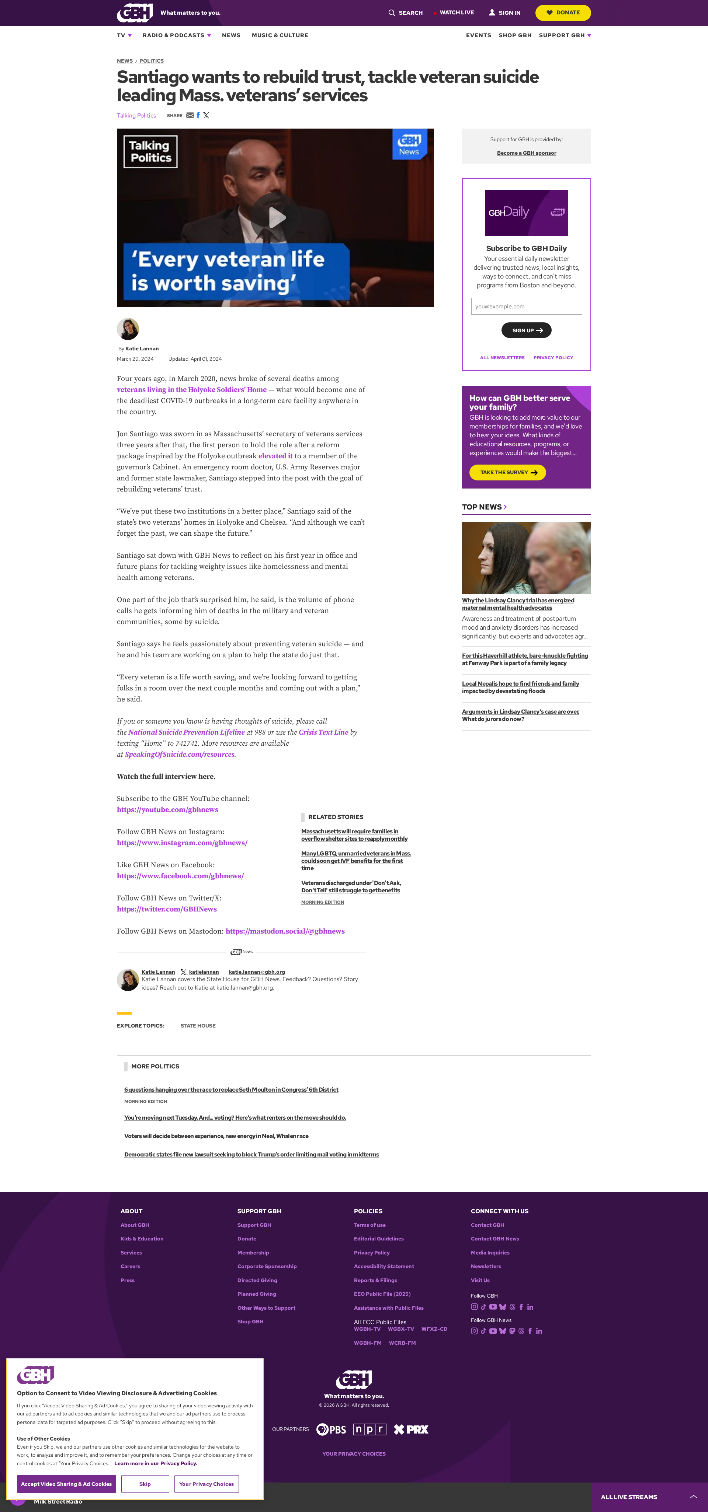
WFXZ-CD (434, 1329)
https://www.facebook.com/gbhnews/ (180, 876)
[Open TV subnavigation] (130, 35)
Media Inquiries (490, 1253)
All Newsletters (502, 358)
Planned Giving (256, 1294)
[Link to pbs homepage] (331, 1429)
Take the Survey (504, 472)
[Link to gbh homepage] (135, 12)
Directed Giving (257, 1280)
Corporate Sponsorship (267, 1266)
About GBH (135, 1225)
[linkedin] (530, 1306)
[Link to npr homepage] (369, 1429)
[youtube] (493, 1306)
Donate (568, 12)
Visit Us (480, 1280)
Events (479, 35)
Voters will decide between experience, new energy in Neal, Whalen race (216, 1136)
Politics (151, 60)
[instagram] (474, 1306)
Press (128, 1280)
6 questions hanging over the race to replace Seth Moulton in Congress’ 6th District (231, 1089)
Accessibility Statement (384, 1266)
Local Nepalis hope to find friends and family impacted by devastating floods (520, 687)
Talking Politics (136, 115)
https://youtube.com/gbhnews (167, 810)
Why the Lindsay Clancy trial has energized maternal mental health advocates (518, 604)
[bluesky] (502, 1306)
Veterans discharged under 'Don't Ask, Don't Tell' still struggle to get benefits (351, 886)
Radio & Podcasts (174, 35)
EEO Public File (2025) (382, 1294)
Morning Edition (322, 902)
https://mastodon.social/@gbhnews (285, 931)
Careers (130, 1266)
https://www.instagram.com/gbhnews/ (182, 843)
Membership (253, 1253)
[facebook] (521, 1306)
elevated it (275, 456)
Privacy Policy (553, 358)
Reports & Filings (375, 1280)
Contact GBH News (495, 1239)
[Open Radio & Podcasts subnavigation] (209, 35)
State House (198, 1025)
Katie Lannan (142, 348)
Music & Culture (280, 35)
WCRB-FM (402, 1343)
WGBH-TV (367, 1329)
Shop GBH (515, 35)
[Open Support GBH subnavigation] (589, 35)
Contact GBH (487, 1225)
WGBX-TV (401, 1329)
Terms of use (370, 1225)
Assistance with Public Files (389, 1308)
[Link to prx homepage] (411, 1429)
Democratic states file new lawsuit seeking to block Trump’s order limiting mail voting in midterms (251, 1154)
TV (121, 35)
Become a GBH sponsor (526, 153)
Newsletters (486, 1266)
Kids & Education (142, 1239)
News (231, 35)
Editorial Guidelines (379, 1239)
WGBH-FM (368, 1343)
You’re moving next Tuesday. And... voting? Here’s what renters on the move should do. (235, 1117)
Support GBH (562, 35)
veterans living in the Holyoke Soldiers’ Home (192, 390)
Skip (145, 1484)
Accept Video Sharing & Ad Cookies (66, 1484)
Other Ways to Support (266, 1308)
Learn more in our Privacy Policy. (155, 1463)
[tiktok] (483, 1306)
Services (131, 1253)
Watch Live (457, 12)
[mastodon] (512, 1330)
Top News (482, 507)
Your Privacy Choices (354, 1454)
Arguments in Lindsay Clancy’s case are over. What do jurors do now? (520, 715)
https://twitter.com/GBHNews (167, 909)
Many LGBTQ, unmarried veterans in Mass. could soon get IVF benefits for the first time (356, 861)
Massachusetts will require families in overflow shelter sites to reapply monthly (354, 835)
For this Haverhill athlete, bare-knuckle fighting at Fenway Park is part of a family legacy (525, 659)
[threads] (512, 1306)
